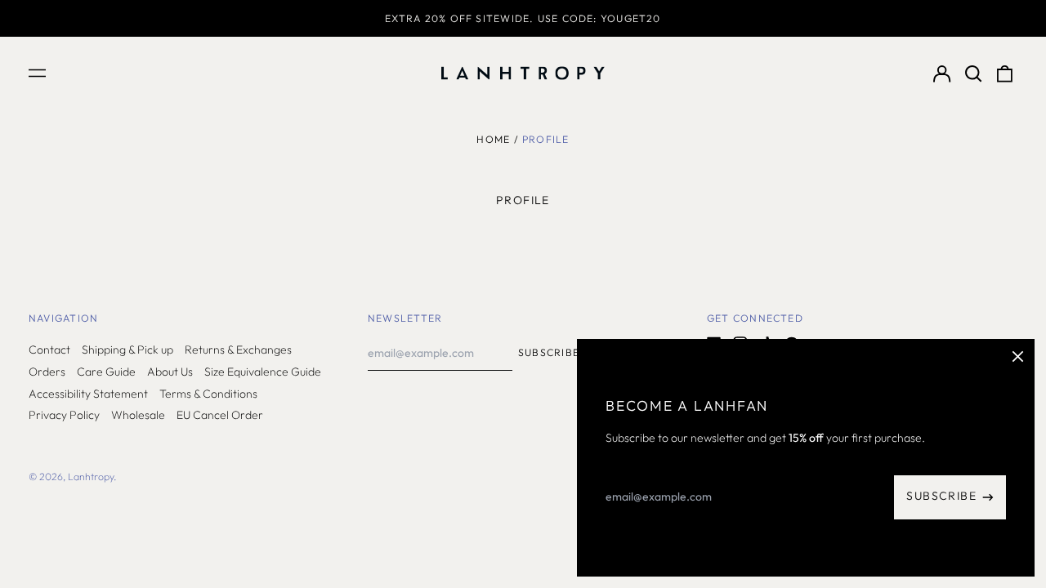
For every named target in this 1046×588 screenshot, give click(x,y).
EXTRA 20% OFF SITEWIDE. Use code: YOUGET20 (522, 18)
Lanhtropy (91, 476)
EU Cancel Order (220, 415)
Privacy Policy (64, 415)
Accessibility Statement (88, 393)
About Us (170, 371)
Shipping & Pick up (127, 349)
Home (493, 139)
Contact (49, 349)
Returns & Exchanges (238, 349)
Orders (47, 371)
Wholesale (138, 415)
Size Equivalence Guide (262, 371)
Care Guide (106, 371)
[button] (973, 73)
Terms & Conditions (208, 393)
